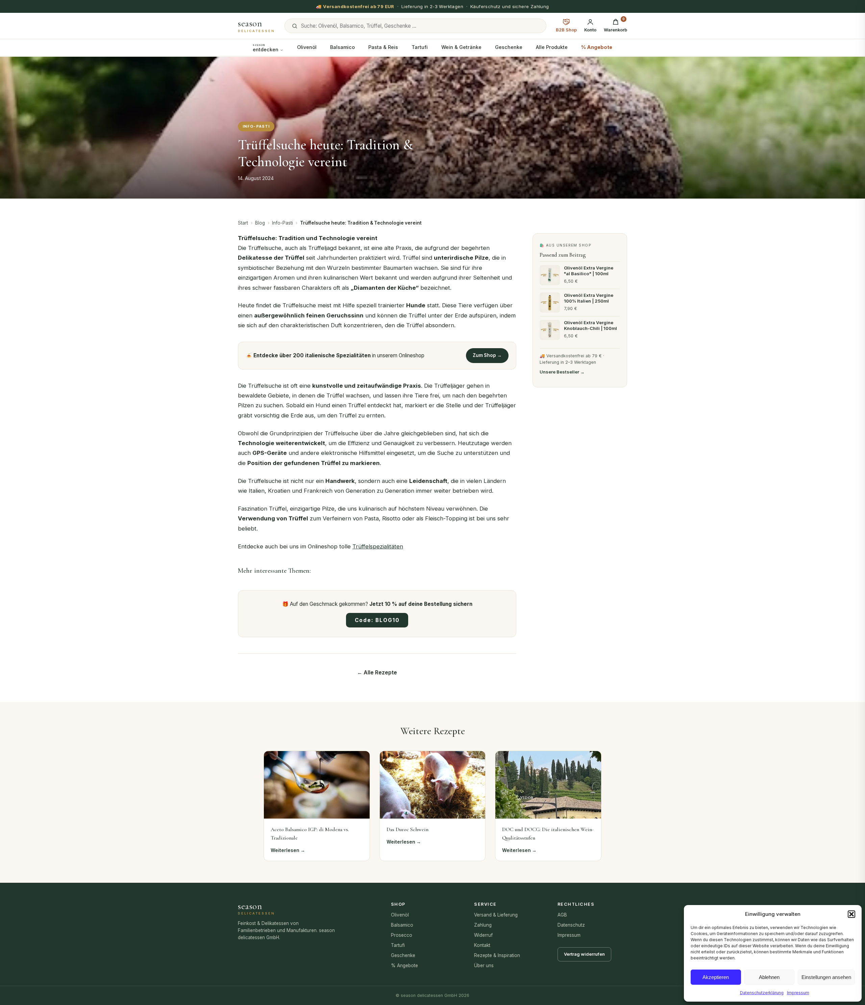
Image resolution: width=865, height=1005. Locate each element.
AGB (562, 915)
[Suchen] (295, 26)
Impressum (798, 992)
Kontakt (482, 945)
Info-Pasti (282, 223)
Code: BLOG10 (377, 620)
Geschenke (508, 47)
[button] (851, 914)
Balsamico (342, 47)
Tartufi (420, 47)
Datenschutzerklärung (762, 992)
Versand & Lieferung (496, 915)
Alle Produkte (552, 47)
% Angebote (596, 47)
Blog (260, 223)
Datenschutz (571, 925)
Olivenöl (307, 47)
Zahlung (483, 925)
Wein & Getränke (461, 47)
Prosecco (401, 935)
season (256, 26)
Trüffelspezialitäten (377, 546)
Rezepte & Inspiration (497, 955)
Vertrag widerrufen (584, 954)
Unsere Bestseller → (562, 371)
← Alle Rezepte (377, 672)
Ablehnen (769, 977)
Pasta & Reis (383, 47)
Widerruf (483, 935)
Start (243, 223)
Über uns (484, 965)
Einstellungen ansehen (826, 977)
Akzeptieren (715, 977)
